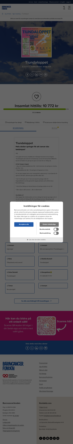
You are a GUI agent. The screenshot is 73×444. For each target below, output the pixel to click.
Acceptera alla (24, 224)
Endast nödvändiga (49, 224)
